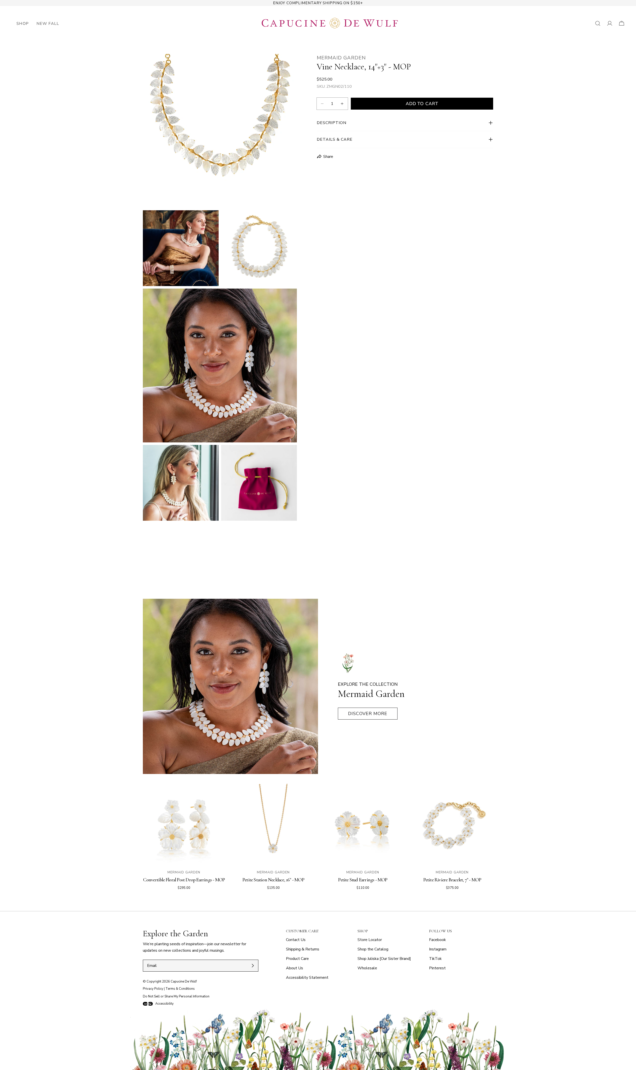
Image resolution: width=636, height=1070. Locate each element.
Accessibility (164, 1003)
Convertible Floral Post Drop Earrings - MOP (184, 880)
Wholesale (367, 968)
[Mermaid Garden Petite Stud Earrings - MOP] (363, 825)
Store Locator (370, 939)
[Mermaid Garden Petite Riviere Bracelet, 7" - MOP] (452, 825)
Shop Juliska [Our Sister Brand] (384, 958)
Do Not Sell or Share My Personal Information (176, 996)
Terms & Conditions (180, 988)
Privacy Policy (153, 988)
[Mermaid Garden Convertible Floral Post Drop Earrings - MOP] (184, 825)
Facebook (437, 939)
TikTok (435, 958)
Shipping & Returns (302, 949)
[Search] (598, 23)
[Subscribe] (252, 965)
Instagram (437, 949)
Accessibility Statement (307, 977)
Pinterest (437, 968)
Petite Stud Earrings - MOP (362, 880)
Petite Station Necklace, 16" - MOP (273, 880)
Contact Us (296, 939)
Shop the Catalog (373, 949)
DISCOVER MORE (367, 714)
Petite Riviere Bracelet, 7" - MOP (452, 880)
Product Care (297, 958)
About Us (294, 968)
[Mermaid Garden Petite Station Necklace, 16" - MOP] (273, 825)
